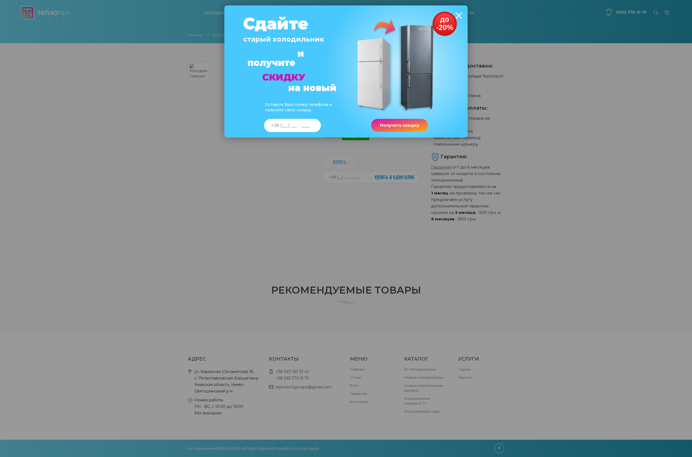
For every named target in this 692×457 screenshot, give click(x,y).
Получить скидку (399, 125)
